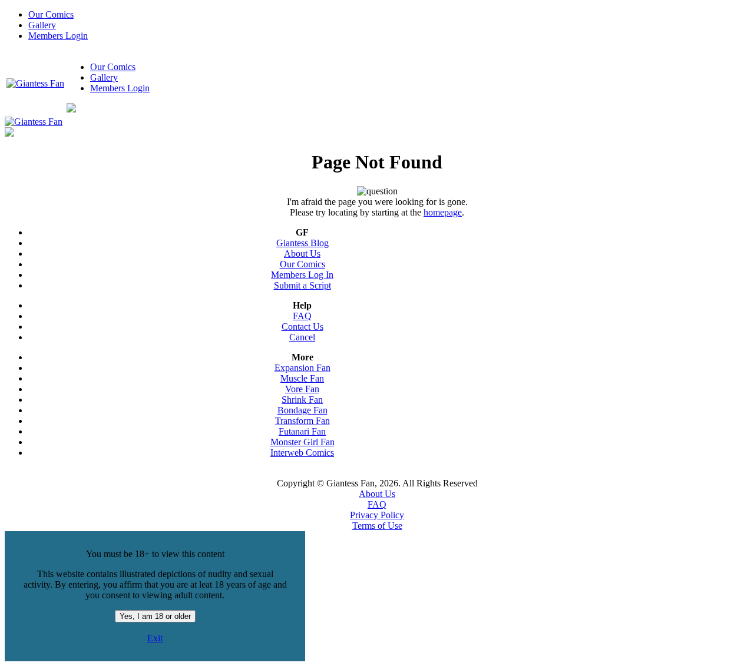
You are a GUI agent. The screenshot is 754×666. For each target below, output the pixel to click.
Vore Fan (302, 389)
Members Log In (302, 275)
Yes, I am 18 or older (155, 616)
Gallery (42, 25)
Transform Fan (302, 421)
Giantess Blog (302, 243)
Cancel (302, 337)
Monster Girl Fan (302, 442)
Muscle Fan (302, 378)
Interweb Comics (302, 453)
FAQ (302, 316)
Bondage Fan (302, 410)
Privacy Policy (377, 515)
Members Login (58, 36)
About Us (302, 253)
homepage (443, 212)
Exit (155, 638)
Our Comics (51, 14)
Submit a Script (302, 285)
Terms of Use (377, 526)
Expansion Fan (302, 368)
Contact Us (302, 327)
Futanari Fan (302, 431)
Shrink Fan (302, 400)
